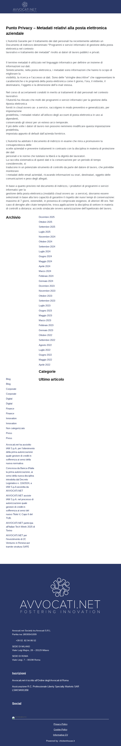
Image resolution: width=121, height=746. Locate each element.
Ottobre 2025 (45, 222)
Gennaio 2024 (46, 281)
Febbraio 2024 (46, 276)
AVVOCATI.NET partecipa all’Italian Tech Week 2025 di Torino (20, 527)
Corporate (11, 389)
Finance (10, 408)
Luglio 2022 (44, 350)
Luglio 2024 (44, 251)
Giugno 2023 (45, 310)
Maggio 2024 (45, 261)
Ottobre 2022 (45, 335)
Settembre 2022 (47, 340)
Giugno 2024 (45, 256)
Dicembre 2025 (47, 217)
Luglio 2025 (44, 231)
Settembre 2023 (47, 300)
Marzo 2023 (45, 320)
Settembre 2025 (47, 226)
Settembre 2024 (47, 246)
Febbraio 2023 (46, 325)
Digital (9, 398)
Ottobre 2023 (45, 295)
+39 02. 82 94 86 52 (24, 640)
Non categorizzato (15, 428)
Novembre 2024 (47, 236)
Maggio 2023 (45, 315)
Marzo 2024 (45, 271)
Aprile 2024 (44, 266)
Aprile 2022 (44, 364)
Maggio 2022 (45, 359)
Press (9, 433)
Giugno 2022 (45, 354)
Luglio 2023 (44, 305)
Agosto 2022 (45, 345)
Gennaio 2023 (46, 330)
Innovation (11, 418)
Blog (8, 379)
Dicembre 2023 (47, 286)
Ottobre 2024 (45, 241)
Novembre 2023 (47, 290)
